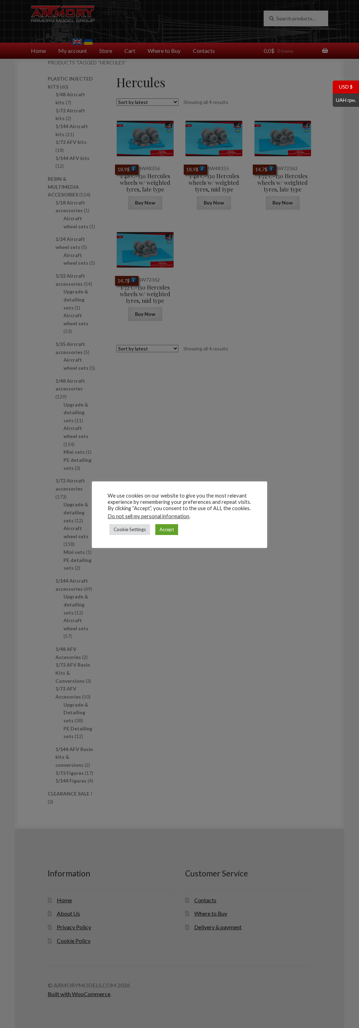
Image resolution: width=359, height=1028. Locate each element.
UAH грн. (344, 99)
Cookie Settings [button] (130, 529)
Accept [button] (167, 529)
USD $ (343, 86)
